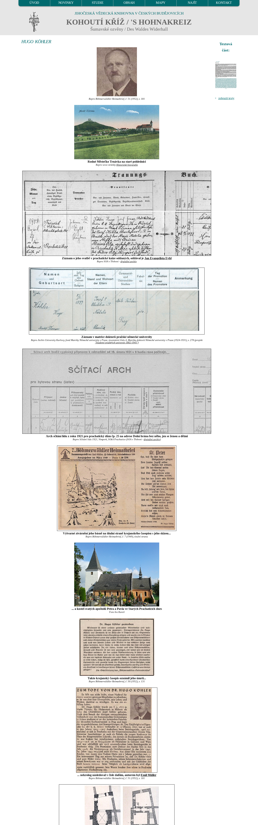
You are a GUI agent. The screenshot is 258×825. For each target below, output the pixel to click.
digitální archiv (129, 261)
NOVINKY (66, 3)
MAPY (160, 3)
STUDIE (98, 3)
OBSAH (129, 3)
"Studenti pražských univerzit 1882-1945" (116, 342)
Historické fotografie (127, 165)
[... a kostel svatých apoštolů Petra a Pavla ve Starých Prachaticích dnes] (116, 574)
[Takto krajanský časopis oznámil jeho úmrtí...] (116, 647)
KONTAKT (224, 3)
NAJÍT (192, 3)
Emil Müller (148, 775)
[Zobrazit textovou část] (226, 75)
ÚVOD (34, 3)
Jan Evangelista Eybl (157, 258)
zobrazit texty (226, 98)
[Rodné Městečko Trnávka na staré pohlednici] (116, 132)
